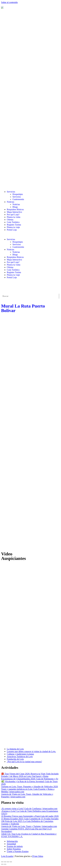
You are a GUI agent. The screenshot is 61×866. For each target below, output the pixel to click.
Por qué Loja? (13, 214)
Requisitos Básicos (15, 209)
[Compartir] (8, 861)
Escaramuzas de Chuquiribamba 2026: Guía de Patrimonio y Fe (29, 779)
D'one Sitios (37, 856)
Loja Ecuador (7, 856)
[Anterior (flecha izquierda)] (2, 864)
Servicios (11, 191)
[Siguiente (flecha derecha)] (5, 864)
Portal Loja (12, 230)
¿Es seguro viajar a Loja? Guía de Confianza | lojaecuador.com (29, 808)
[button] (30, 234)
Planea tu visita (13, 217)
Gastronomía (18, 199)
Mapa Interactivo (14, 212)
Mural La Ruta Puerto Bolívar (23, 308)
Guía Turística (13, 222)
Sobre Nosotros (14, 849)
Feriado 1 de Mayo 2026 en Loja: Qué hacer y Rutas (24, 776)
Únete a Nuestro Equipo (18, 851)
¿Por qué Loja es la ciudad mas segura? (24, 761)
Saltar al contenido (9, 2)
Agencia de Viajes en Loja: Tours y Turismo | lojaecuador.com (29, 826)
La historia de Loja (15, 749)
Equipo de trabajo (15, 846)
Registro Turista (14, 224)
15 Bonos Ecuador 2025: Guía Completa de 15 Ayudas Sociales (29, 818)
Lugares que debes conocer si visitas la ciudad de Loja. (31, 751)
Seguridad (11, 844)
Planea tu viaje (13, 227)
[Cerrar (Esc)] (11, 861)
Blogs (15, 207)
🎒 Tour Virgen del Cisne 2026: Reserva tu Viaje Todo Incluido (30, 774)
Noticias (10, 202)
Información (12, 841)
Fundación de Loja (15, 759)
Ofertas (10, 219)
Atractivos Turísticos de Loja (20, 756)
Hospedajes (17, 194)
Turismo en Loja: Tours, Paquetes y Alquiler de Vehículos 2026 (29, 786)
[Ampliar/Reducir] (2, 861)
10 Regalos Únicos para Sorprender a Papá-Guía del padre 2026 (30, 816)
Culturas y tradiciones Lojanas (20, 754)
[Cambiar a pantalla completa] (5, 861)
